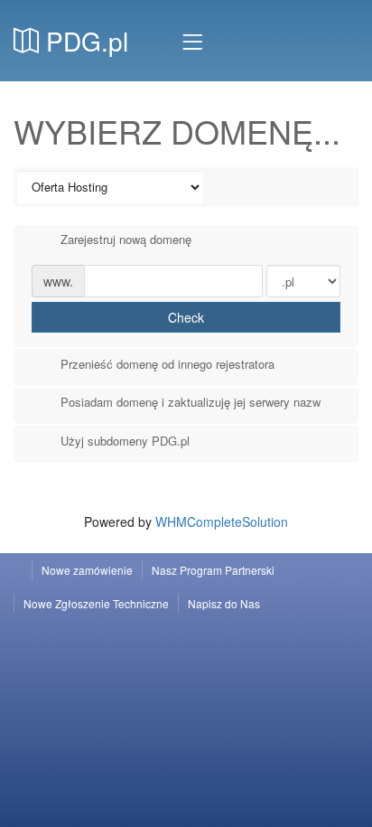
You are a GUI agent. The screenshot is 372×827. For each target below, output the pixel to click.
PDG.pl (83, 41)
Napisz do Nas (224, 603)
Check (186, 317)
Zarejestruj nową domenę (125, 239)
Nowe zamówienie (87, 570)
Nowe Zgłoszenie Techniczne (96, 603)
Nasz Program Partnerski (213, 570)
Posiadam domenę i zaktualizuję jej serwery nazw (190, 402)
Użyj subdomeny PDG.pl (125, 441)
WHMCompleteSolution (221, 521)
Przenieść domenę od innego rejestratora (167, 364)
